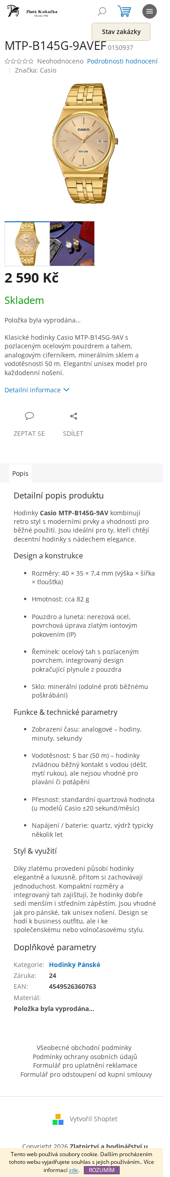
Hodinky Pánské (74, 964)
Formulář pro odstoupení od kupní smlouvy (86, 1074)
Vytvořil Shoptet (93, 1118)
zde (73, 1170)
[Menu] (150, 11)
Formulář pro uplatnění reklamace (85, 1065)
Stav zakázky (121, 31)
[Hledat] (102, 11)
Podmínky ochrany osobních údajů (85, 1056)
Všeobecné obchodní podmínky (84, 1047)
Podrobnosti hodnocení (122, 61)
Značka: (35, 70)
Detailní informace (33, 390)
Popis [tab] (20, 473)
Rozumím (102, 1170)
